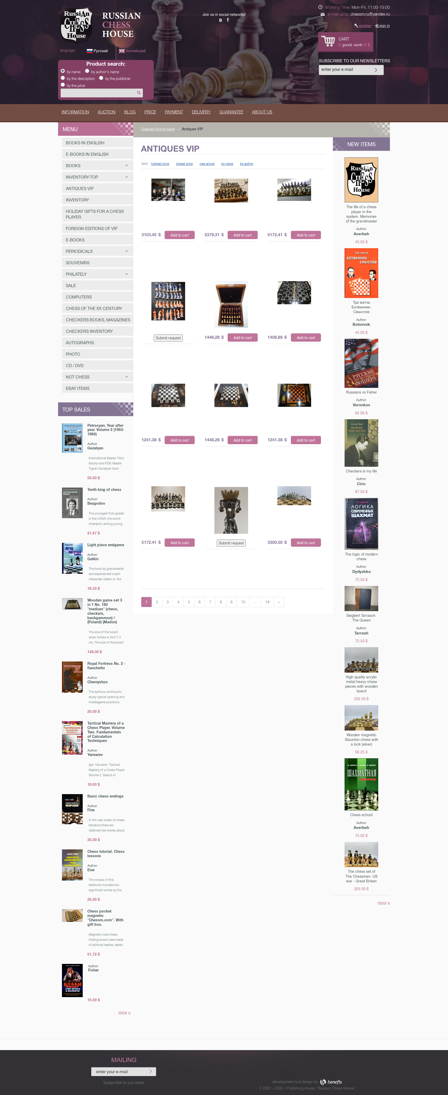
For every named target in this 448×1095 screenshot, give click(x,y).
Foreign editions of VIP (91, 228)
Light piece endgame (105, 545)
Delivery (201, 112)
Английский (135, 51)
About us (262, 112)
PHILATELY (76, 274)
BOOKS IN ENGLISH (85, 143)
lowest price (184, 164)
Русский (100, 51)
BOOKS (73, 166)
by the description (81, 79)
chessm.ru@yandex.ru (370, 14)
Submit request (168, 338)
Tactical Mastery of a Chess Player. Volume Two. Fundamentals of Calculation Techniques (106, 732)
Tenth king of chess (104, 490)
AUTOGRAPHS (80, 343)
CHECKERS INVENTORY (89, 331)
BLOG (130, 112)
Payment (174, 112)
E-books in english (87, 154)
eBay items (77, 388)
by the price (76, 86)
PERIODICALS (79, 251)
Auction (106, 112)
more (122, 1012)
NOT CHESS (77, 377)
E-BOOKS (75, 240)
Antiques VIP (80, 188)
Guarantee (231, 112)
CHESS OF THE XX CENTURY (94, 308)
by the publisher (117, 79)
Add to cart (180, 235)
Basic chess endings (105, 796)
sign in (384, 26)
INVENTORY (77, 200)
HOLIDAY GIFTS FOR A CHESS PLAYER (95, 214)
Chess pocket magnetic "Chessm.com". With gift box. (105, 917)
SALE (71, 285)
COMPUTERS (79, 297)
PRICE (150, 112)
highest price (160, 164)
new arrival (207, 164)
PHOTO (73, 354)
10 (243, 602)
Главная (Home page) (158, 129)
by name (73, 72)
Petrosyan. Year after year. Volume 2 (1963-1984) (105, 429)
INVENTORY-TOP (82, 177)
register (365, 26)
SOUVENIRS (77, 263)
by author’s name (105, 72)
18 (267, 602)
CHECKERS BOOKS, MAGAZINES (98, 320)
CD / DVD (74, 365)
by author (246, 164)
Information (75, 112)
